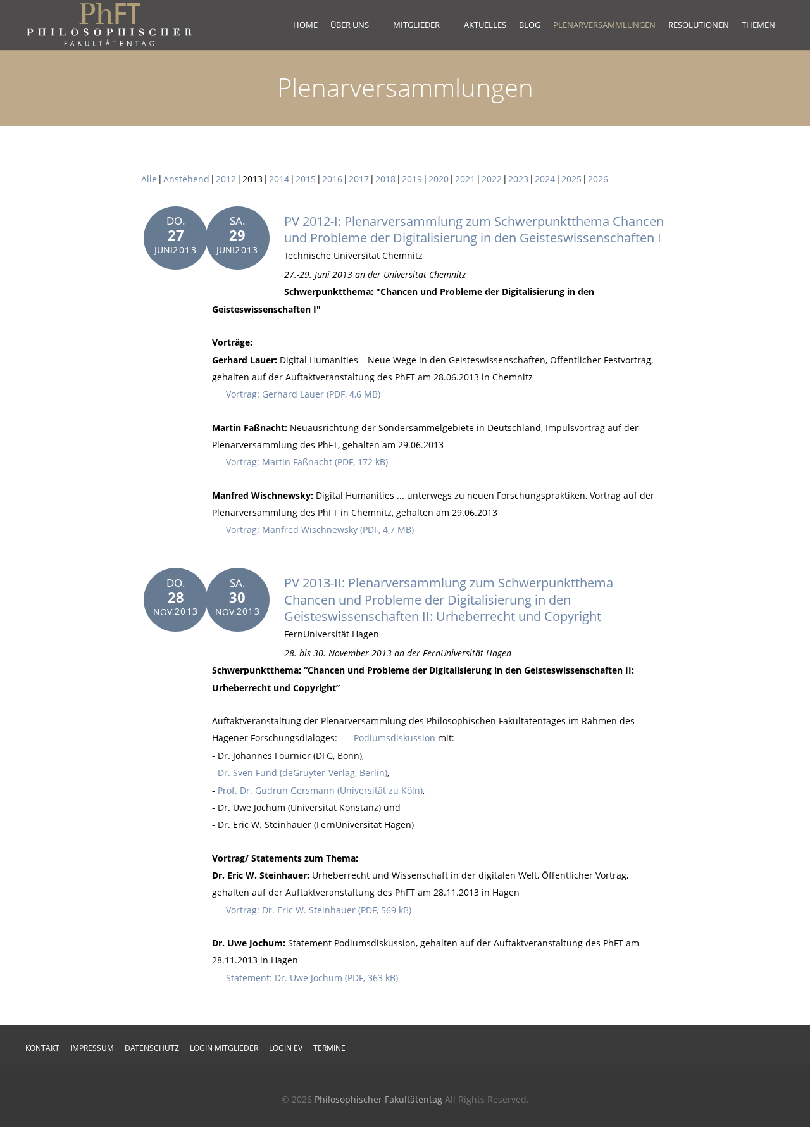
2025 (571, 179)
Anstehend (186, 179)
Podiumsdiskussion (394, 738)
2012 (226, 179)
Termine (329, 1048)
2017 (359, 179)
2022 (492, 179)
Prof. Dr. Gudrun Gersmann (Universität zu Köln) (320, 790)
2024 (545, 179)
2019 (412, 179)
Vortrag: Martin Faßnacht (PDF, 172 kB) (307, 462)
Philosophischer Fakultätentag (378, 1099)
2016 (332, 179)
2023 (518, 179)
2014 (279, 179)
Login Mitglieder (224, 1048)
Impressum (92, 1048)
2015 (306, 179)
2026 (598, 179)
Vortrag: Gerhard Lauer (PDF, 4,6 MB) (303, 394)
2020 (438, 179)
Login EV (285, 1048)
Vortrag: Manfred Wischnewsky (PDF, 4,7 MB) (320, 529)
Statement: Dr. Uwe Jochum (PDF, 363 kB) (312, 978)
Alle (149, 179)
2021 (465, 179)
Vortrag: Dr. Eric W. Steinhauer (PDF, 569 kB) (318, 910)
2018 (385, 179)
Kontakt (42, 1048)
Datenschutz (152, 1048)
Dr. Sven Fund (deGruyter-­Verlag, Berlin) (302, 773)
